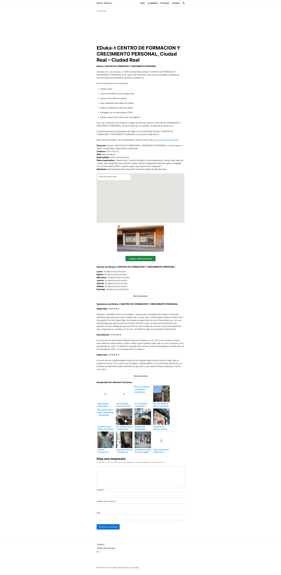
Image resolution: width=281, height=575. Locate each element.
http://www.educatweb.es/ (166, 140)
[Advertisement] (140, 28)
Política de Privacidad (106, 548)
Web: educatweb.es (140, 296)
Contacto (176, 3)
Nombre (101, 490)
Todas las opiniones (140, 376)
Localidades (153, 3)
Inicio (142, 3)
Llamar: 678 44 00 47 (140, 259)
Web (98, 513)
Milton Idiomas (104, 3)
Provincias (164, 3)
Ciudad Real (102, 11)
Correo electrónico (107, 501)
